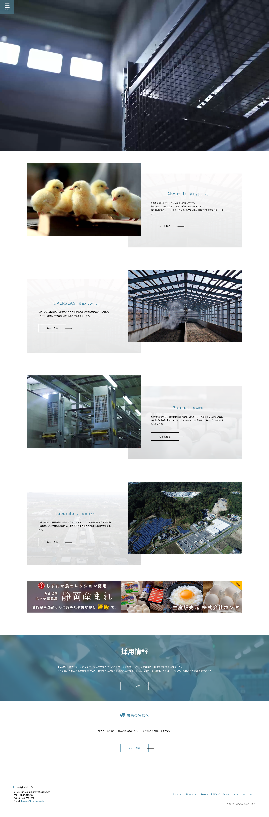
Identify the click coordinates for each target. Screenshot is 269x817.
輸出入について (192, 794)
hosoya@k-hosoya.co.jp (32, 800)
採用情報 (225, 794)
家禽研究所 (215, 794)
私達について (178, 794)
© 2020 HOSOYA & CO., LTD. (241, 804)
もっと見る (165, 226)
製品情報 (204, 794)
